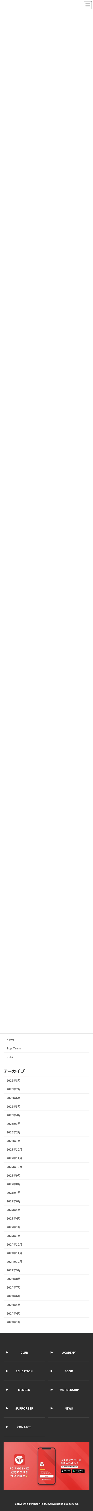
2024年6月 (13, 1296)
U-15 (9, 1057)
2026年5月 (13, 1106)
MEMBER (24, 1390)
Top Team (13, 1048)
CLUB (24, 1352)
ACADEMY (69, 1352)
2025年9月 (13, 1175)
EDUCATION (24, 1371)
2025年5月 (13, 1210)
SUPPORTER (24, 1408)
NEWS (69, 1408)
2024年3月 (13, 1322)
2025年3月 (13, 1227)
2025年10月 (14, 1167)
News (10, 1039)
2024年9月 (13, 1270)
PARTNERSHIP (69, 1390)
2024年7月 (13, 1287)
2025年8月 (13, 1184)
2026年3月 (13, 1123)
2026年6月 (13, 1098)
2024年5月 (13, 1305)
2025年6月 (13, 1201)
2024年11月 (14, 1253)
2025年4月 (13, 1218)
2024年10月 (14, 1261)
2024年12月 (14, 1244)
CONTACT (24, 1427)
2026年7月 (13, 1089)
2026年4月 (13, 1115)
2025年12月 (14, 1149)
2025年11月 (14, 1158)
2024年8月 (13, 1279)
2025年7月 (13, 1192)
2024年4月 (13, 1313)
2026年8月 (13, 1080)
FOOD (69, 1371)
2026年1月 (13, 1141)
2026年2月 (13, 1132)
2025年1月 (13, 1236)
